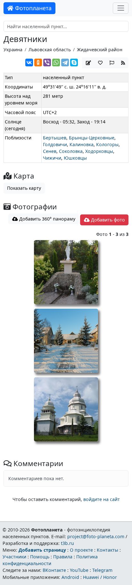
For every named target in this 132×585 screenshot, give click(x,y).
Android (70, 577)
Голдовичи (55, 144)
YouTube (79, 570)
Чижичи (52, 158)
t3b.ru (67, 543)
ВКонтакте (54, 570)
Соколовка (71, 151)
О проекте (81, 550)
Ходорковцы (99, 151)
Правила (62, 557)
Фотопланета (32, 8)
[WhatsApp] (56, 62)
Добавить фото (107, 220)
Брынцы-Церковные (91, 138)
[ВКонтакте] (29, 62)
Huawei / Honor (100, 577)
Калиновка (82, 144)
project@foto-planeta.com (95, 536)
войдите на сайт (101, 499)
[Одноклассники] (38, 62)
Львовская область (50, 49)
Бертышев (54, 138)
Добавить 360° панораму (46, 219)
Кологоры (107, 144)
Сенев (49, 151)
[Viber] (47, 62)
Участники (14, 557)
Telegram (102, 570)
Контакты (107, 550)
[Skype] (74, 62)
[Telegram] (65, 62)
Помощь (39, 557)
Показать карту (24, 188)
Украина (13, 49)
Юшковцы (75, 158)
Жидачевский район (99, 49)
